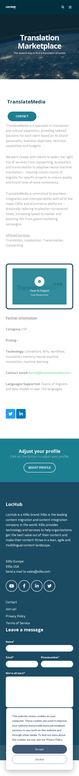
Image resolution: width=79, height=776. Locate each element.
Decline (39, 759)
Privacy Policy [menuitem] (16, 616)
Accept (39, 749)
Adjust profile (39, 467)
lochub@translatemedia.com (49, 373)
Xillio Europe (15, 561)
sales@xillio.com (38, 571)
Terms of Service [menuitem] (18, 623)
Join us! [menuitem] (11, 609)
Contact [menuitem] (11, 602)
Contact (22, 116)
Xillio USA (12, 566)
